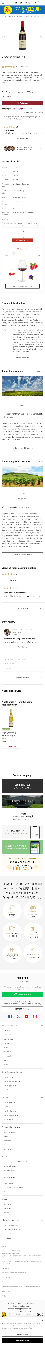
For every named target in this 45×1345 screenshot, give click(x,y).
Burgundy (25, 184)
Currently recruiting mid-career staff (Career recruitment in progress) (21, 1286)
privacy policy (5, 1268)
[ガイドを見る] (7, 2)
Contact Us (5, 1246)
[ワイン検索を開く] (34, 2)
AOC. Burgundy (18, 191)
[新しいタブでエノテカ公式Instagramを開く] (35, 1016)
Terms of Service (7, 1277)
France (35, 17)
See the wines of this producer (22, 448)
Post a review (12, 580)
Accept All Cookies (22, 1341)
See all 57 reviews (22, 138)
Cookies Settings (22, 1334)
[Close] (42, 1320)
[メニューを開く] (3, 2)
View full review (22, 647)
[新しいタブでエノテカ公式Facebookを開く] (10, 1016)
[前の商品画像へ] (4, 37)
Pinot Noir (19, 197)
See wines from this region (22, 554)
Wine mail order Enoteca (8, 17)
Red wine (27, 17)
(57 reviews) (24, 67)
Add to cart (24, 103)
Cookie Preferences (7, 1291)
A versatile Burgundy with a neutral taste (20, 639)
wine (20, 17)
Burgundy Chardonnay (9, 733)
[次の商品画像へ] (40, 37)
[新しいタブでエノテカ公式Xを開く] (18, 1016)
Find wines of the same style (22, 286)
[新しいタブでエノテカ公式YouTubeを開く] (26, 1016)
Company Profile (6, 1282)
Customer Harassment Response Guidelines (14, 1272)
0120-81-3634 (16, 1251)
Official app (26, 1009)
